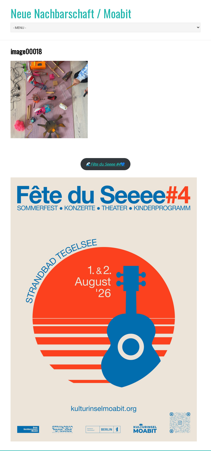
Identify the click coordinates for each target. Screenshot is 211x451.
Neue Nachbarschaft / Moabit (71, 13)
